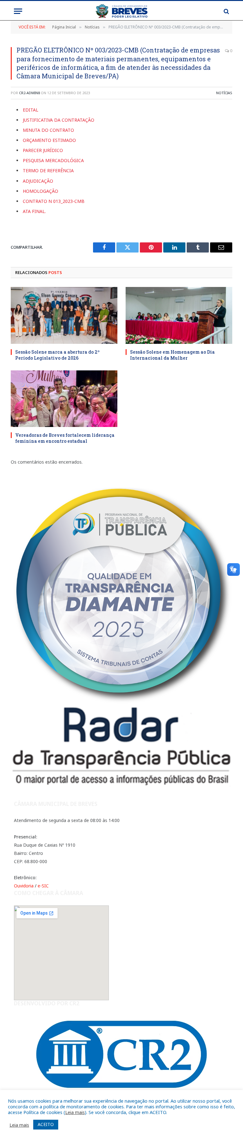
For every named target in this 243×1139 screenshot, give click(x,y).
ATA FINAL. (34, 211)
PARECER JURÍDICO (43, 150)
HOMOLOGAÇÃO (40, 191)
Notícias (224, 92)
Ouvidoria (24, 886)
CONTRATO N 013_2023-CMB (53, 201)
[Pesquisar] (225, 11)
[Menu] (18, 11)
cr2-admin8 (29, 92)
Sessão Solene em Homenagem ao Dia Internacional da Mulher (172, 355)
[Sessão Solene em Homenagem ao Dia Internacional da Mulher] (179, 315)
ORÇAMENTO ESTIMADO (49, 140)
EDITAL (30, 110)
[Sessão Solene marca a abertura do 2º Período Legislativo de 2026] (64, 315)
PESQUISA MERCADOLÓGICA (53, 160)
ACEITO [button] (46, 1124)
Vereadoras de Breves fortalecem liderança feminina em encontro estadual (65, 438)
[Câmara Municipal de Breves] (121, 11)
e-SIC (43, 886)
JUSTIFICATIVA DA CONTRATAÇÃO (58, 120)
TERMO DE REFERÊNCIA (48, 171)
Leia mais (75, 1112)
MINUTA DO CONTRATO (48, 130)
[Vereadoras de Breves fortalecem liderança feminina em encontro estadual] (64, 398)
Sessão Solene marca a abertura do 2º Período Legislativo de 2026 (57, 355)
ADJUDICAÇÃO (38, 181)
